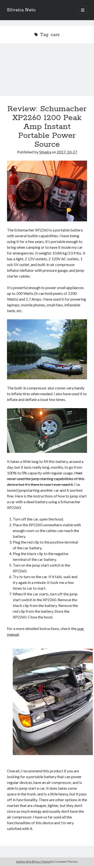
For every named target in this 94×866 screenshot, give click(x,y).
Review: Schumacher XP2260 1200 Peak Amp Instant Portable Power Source (47, 72)
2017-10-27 (67, 152)
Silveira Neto (21, 10)
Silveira (45, 152)
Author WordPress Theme (33, 861)
